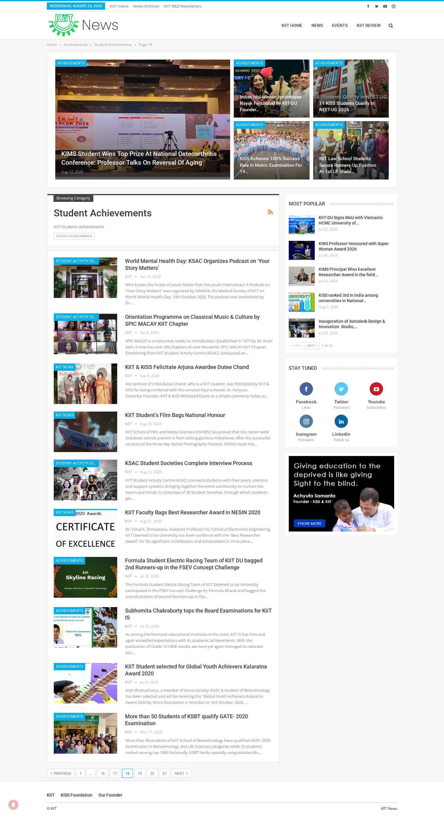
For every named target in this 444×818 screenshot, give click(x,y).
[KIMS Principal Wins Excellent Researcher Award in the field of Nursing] (302, 276)
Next (180, 773)
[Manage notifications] (13, 805)
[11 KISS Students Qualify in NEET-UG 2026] (351, 88)
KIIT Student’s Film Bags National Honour (175, 415)
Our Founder (110, 795)
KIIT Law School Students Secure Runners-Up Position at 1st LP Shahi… (347, 165)
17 (115, 773)
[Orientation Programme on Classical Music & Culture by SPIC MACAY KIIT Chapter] (85, 333)
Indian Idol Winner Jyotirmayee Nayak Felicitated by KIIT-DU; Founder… (271, 103)
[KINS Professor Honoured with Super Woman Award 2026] (302, 250)
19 (140, 773)
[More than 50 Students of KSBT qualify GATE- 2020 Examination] (85, 733)
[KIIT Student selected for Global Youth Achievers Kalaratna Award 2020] (85, 683)
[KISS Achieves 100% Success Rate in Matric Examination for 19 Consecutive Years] (271, 150)
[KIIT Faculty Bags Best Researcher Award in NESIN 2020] (85, 529)
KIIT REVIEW (369, 25)
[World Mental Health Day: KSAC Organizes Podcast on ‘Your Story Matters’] (85, 277)
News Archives (146, 6)
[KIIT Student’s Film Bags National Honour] (85, 432)
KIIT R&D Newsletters (183, 6)
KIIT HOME (292, 25)
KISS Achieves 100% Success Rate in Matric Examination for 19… (271, 165)
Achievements (71, 63)
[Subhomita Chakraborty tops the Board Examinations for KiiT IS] (85, 627)
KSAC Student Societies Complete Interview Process (188, 463)
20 (152, 773)
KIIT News (64, 367)
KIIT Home (119, 6)
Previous (62, 773)
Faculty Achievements (74, 236)
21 (164, 773)
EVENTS (340, 25)
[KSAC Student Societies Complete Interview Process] (85, 480)
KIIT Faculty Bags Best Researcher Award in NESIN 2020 (192, 512)
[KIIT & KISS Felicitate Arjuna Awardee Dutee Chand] (85, 384)
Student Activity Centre (77, 261)
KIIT (51, 795)
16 (103, 773)
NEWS (317, 25)
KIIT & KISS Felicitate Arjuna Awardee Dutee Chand (187, 367)
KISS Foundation (76, 795)
